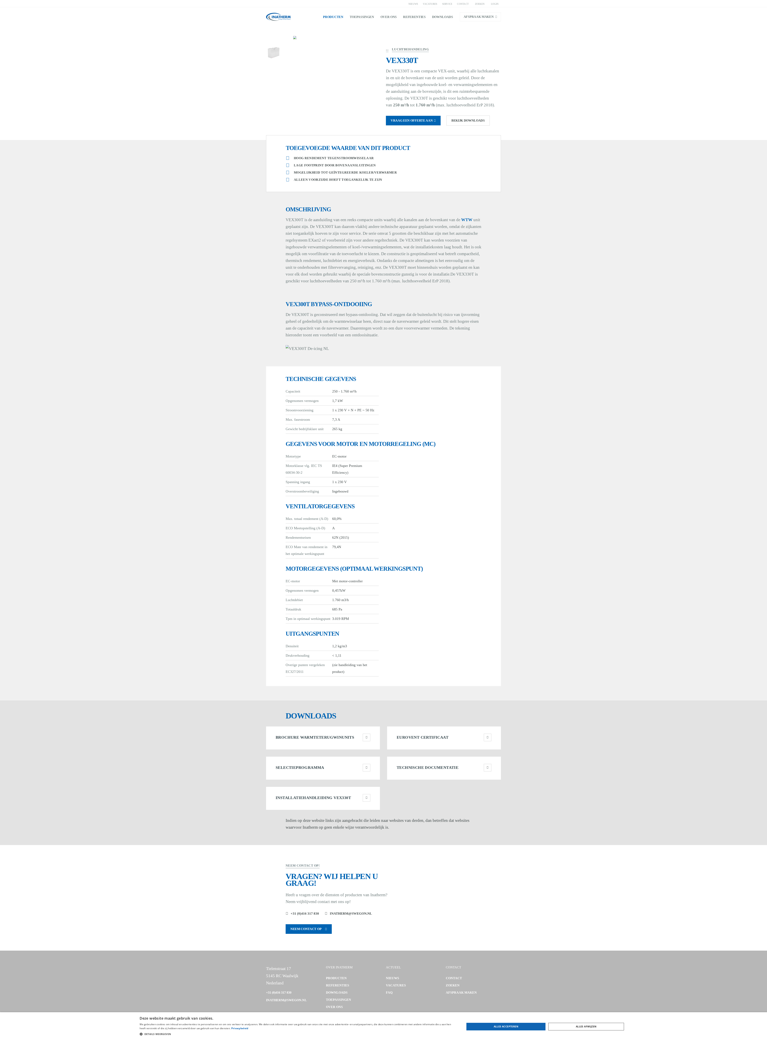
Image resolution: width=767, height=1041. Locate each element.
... (387, 49)
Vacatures (430, 4)
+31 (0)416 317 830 (305, 913)
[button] (297, 1034)
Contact (463, 4)
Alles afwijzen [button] (586, 1026)
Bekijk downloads (468, 120)
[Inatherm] (278, 17)
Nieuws (413, 4)
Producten (333, 17)
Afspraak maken (479, 16)
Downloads (442, 17)
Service (447, 4)
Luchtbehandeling (410, 49)
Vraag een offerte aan (412, 120)
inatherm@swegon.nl (351, 913)
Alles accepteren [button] (506, 1026)
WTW (466, 219)
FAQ (389, 992)
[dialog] (383, 1026)
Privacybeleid (239, 1028)
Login (495, 4)
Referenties (414, 17)
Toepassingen (362, 17)
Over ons (389, 17)
